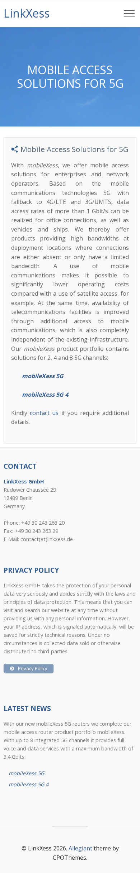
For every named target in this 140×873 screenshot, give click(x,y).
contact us (44, 413)
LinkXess (27, 13)
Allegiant (80, 848)
